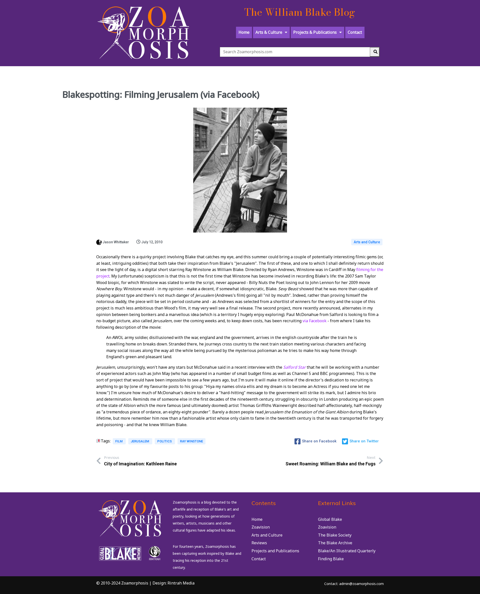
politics (164, 441)
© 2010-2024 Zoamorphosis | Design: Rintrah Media (145, 583)
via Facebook (314, 320)
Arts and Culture (367, 242)
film (119, 441)
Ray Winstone (191, 441)
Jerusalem (140, 441)
